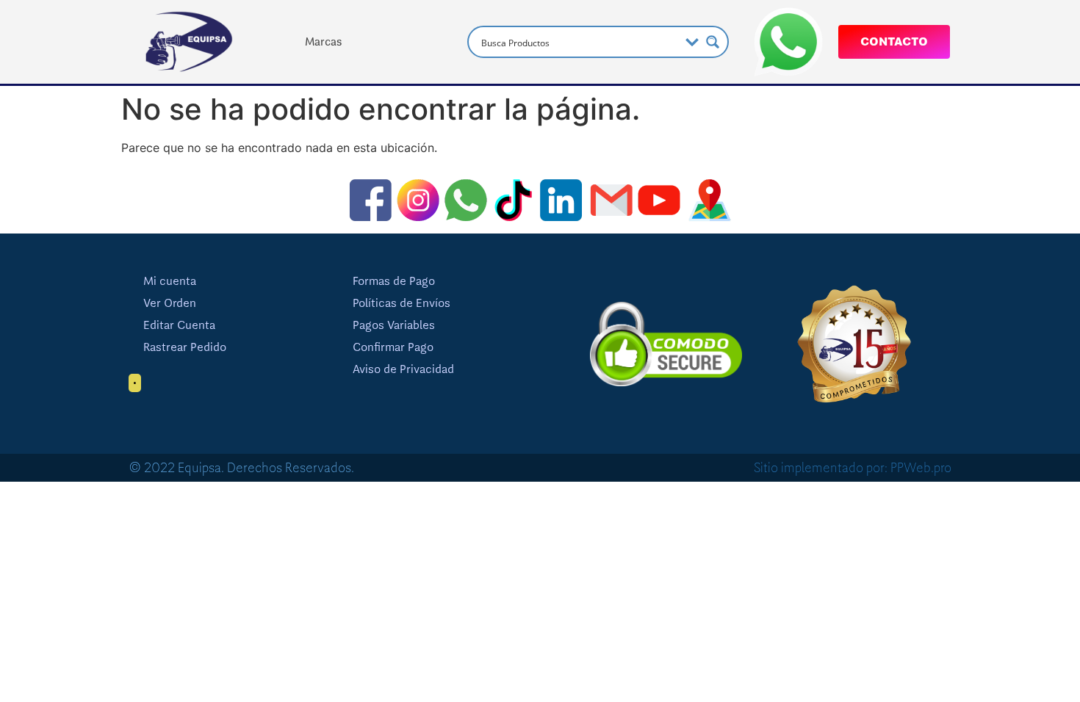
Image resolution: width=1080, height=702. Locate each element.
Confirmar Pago (393, 347)
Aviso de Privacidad (403, 369)
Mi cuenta (169, 281)
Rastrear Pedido (184, 347)
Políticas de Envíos (401, 303)
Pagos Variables (394, 325)
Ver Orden (169, 303)
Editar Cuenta (179, 325)
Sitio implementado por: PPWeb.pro (852, 468)
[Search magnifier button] (712, 42)
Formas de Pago (394, 281)
